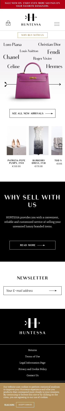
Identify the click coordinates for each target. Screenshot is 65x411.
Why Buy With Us (32, 35)
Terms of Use (32, 356)
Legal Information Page (32, 362)
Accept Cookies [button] (25, 405)
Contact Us (32, 375)
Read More (28, 245)
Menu (55, 24)
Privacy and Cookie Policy (33, 369)
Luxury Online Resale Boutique (31, 20)
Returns (32, 350)
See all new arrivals (28, 113)
